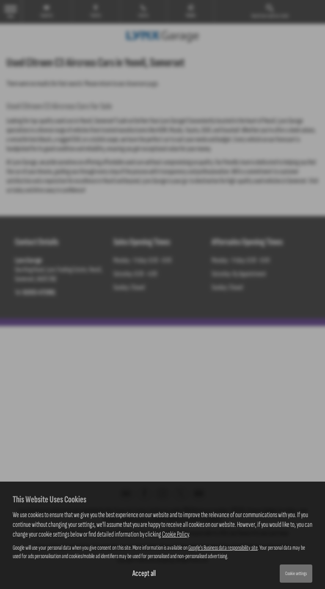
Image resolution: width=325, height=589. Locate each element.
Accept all (144, 573)
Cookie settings (296, 573)
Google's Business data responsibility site (223, 548)
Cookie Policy (175, 534)
